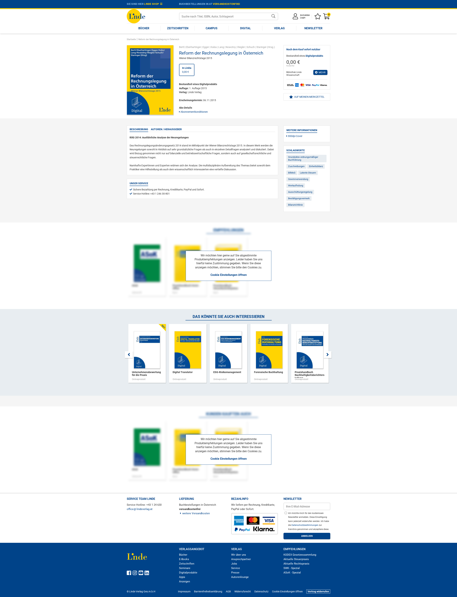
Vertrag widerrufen (318, 591)
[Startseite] (136, 16)
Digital (245, 28)
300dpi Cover (294, 136)
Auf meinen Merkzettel (309, 96)
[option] (147, 355)
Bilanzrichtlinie (295, 204)
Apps (182, 577)
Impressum (184, 591)
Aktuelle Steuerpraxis (296, 559)
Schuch (251, 47)
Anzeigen (184, 581)
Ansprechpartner (241, 559)
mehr (322, 72)
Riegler (241, 47)
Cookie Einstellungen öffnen (228, 275)
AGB (228, 591)
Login (302, 17)
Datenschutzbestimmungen (305, 525)
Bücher (143, 28)
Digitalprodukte (188, 572)
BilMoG (291, 172)
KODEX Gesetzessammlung (299, 554)
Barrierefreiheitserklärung (208, 591)
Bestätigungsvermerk (299, 198)
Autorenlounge (240, 577)
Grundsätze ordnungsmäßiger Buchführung (303, 158)
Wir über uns (238, 554)
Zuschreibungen (296, 166)
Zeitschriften (177, 28)
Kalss (214, 47)
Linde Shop (152, 3)
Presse (235, 572)
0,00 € (186, 70)
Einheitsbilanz (316, 166)
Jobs (234, 563)
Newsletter (313, 28)
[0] (326, 17)
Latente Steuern (308, 172)
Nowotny (231, 47)
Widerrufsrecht (242, 591)
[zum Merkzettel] (318, 17)
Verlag (279, 28)
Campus (211, 28)
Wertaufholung (295, 185)
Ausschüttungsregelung (300, 192)
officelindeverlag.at (139, 509)
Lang (221, 47)
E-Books (184, 559)
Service (235, 568)
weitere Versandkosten (196, 513)
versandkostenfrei (226, 3)
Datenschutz (261, 591)
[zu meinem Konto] (296, 17)
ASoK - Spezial (292, 572)
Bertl (181, 47)
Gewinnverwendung (298, 179)
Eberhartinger (193, 47)
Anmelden (305, 15)
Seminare (184, 568)
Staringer (261, 47)
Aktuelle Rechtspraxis (296, 563)
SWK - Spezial (291, 568)
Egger (206, 47)
